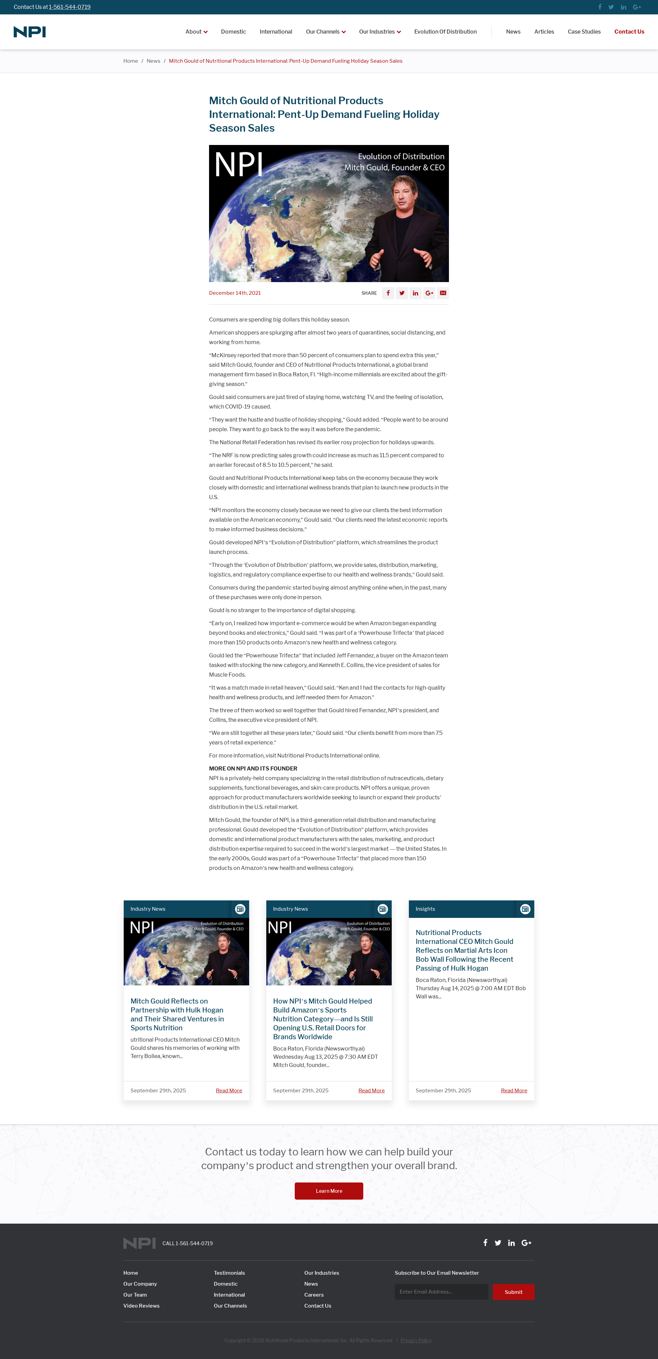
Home (130, 61)
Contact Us (629, 31)
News (513, 31)
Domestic (233, 31)
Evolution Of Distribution (445, 31)
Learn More (329, 1191)
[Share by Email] (443, 293)
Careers (314, 1295)
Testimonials (229, 1273)
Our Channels (323, 31)
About (193, 31)
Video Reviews (141, 1306)
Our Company (140, 1284)
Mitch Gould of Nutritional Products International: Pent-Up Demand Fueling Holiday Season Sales (286, 61)
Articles (544, 31)
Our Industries (377, 31)
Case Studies (584, 31)
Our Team (135, 1295)
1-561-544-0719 (70, 7)
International (276, 31)
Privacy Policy (416, 1340)
